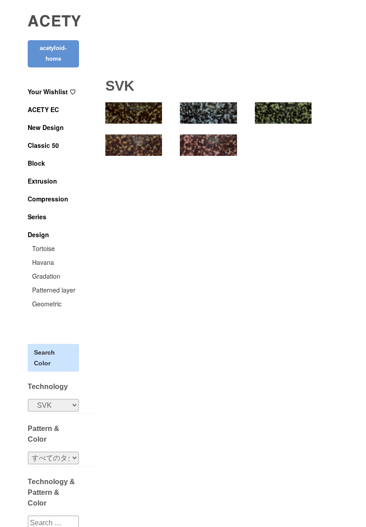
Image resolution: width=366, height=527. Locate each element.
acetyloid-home (53, 53)
